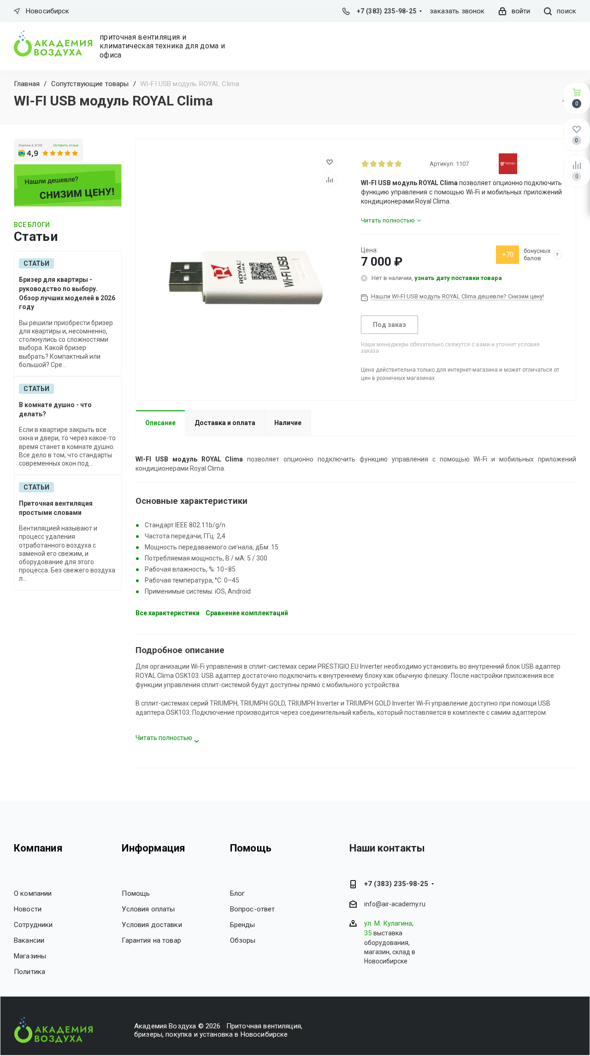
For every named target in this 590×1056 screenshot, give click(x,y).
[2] (373, 163)
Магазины (30, 956)
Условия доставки (152, 925)
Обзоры (243, 940)
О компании (33, 893)
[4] (390, 163)
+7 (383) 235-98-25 (386, 11)
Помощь (136, 893)
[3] (382, 163)
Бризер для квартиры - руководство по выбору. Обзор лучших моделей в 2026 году (67, 293)
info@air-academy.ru (394, 904)
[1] (365, 163)
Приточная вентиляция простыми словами (56, 508)
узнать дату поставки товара (458, 277)
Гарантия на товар (151, 940)
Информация (153, 848)
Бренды (242, 925)
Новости (27, 909)
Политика (29, 972)
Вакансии (29, 940)
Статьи (36, 263)
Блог (237, 893)
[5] (398, 163)
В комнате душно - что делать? (55, 409)
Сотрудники (33, 925)
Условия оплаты (148, 909)
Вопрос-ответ (252, 909)
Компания (38, 848)
